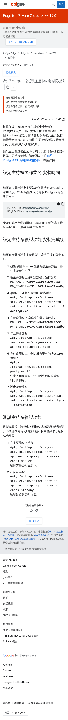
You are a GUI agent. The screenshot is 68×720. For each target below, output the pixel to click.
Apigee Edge (10, 53)
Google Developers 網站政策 (20, 539)
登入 (61, 4)
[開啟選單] (5, 4)
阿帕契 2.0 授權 (41, 535)
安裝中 (11, 57)
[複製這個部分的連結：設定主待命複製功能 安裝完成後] (6, 246)
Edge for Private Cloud (21, 15)
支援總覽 (8, 603)
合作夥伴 (8, 577)
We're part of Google (14, 565)
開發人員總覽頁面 (13, 629)
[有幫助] (26, 65)
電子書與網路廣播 (13, 583)
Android (7, 664)
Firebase (8, 676)
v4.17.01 (51, 15)
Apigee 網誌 (10, 641)
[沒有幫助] (31, 65)
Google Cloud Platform (16, 682)
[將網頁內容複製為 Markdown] (8, 87)
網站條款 (19, 702)
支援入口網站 (10, 615)
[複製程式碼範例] (63, 204)
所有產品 (8, 688)
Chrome (7, 670)
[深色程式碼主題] (58, 204)
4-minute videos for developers (21, 635)
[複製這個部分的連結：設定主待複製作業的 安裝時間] (6, 179)
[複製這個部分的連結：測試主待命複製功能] (45, 418)
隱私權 (7, 702)
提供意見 (11, 72)
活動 (5, 571)
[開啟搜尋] (53, 4)
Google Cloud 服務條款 (40, 702)
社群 (5, 597)
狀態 (5, 609)
